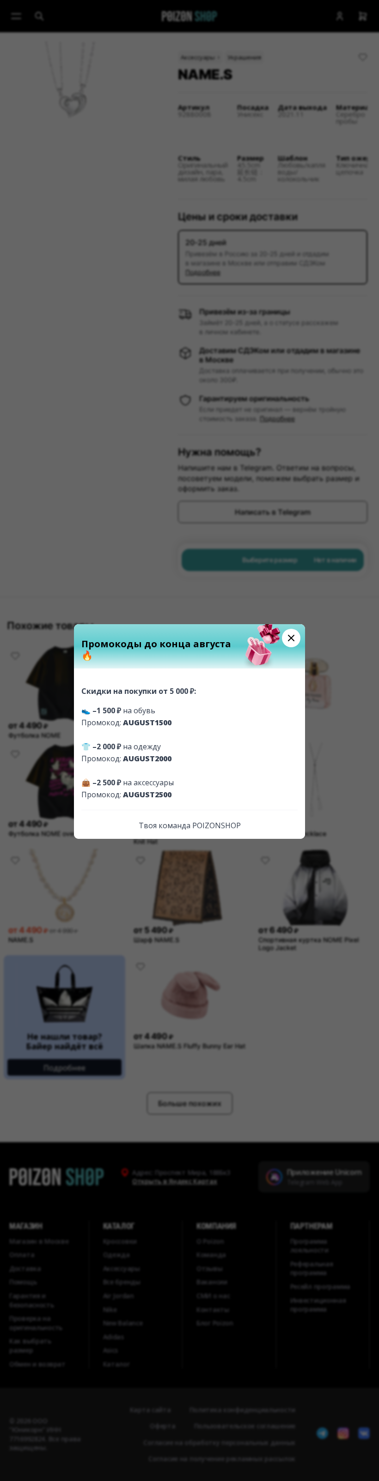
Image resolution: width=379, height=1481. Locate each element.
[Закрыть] (291, 638)
